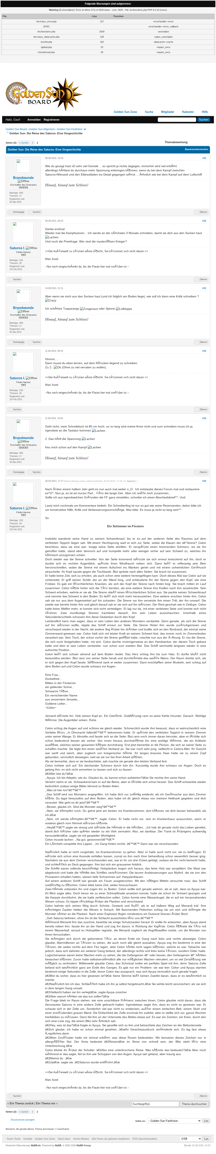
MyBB (58, 1145)
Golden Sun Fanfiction (69, 129)
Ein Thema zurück (22, 1103)
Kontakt (27, 1138)
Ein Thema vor (45, 1103)
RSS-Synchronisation (144, 1138)
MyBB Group (84, 1145)
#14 (204, 351)
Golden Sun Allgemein (42, 129)
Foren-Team (14, 1138)
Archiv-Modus (81, 1138)
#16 (204, 481)
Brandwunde (23, 178)
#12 (204, 221)
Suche (149, 111)
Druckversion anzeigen (23, 1119)
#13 (204, 288)
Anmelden (34, 119)
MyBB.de (36, 1145)
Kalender (188, 111)
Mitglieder (167, 111)
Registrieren (51, 119)
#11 (204, 158)
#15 (204, 418)
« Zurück (23, 142)
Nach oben (64, 1138)
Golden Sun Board (16, 129)
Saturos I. (17, 248)
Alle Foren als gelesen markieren (111, 1138)
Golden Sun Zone (125, 111)
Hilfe (205, 111)
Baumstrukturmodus (196, 149)
